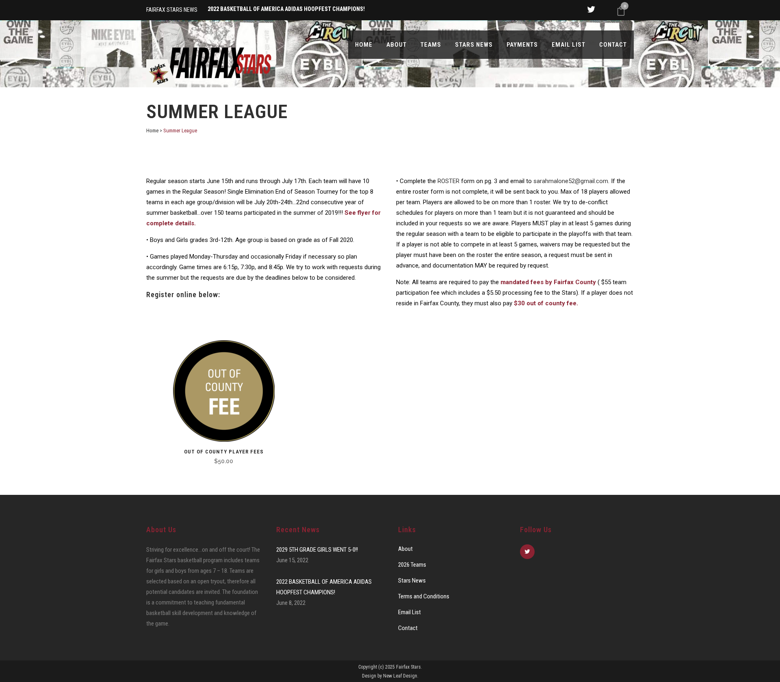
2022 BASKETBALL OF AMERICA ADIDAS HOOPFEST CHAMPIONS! (324, 587)
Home (152, 130)
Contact (408, 628)
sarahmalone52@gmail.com (570, 181)
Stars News (412, 580)
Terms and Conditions (423, 596)
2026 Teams (412, 564)
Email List (409, 612)
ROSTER (448, 181)
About (405, 549)
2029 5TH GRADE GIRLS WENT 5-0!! (317, 549)
